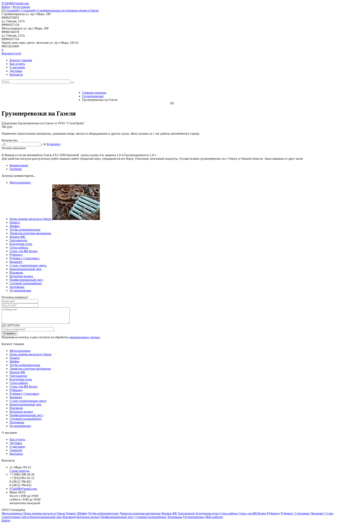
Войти (6, 7)
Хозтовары (17, 287)
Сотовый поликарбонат (26, 283)
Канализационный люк (26, 269)
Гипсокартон (19, 240)
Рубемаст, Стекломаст (25, 258)
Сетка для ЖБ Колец (24, 251)
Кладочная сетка (21, 244)
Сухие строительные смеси (28, 265)
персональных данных (84, 337)
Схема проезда (19, 470)
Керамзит (16, 261)
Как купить (17, 63)
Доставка (16, 71)
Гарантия (16, 450)
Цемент (15, 222)
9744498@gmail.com (15, 3)
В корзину (54, 144)
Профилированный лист (27, 279)
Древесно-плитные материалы (31, 233)
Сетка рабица (19, 247)
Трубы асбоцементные (25, 229)
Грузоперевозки (21, 290)
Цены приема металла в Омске (31, 219)
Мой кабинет (214, 517)
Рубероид (16, 254)
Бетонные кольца (22, 276)
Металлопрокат (20, 182)
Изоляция (16, 272)
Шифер (15, 226)
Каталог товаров (21, 60)
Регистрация (21, 7)
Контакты (16, 74)
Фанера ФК (18, 236)
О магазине (17, 67)
